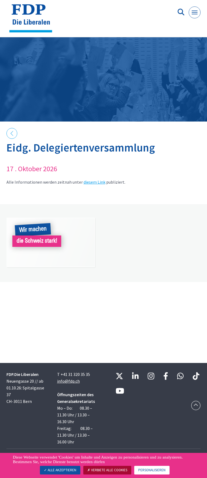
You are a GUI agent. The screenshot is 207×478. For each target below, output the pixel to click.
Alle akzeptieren (61, 470)
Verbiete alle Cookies (108, 470)
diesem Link (94, 182)
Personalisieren (151, 470)
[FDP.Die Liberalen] (32, 20)
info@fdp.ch (68, 381)
